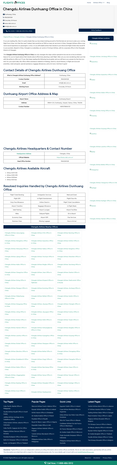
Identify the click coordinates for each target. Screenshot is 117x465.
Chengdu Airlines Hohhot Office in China (68, 242)
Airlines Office (97, 2)
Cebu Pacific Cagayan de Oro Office (15, 428)
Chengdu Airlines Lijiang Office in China (15, 258)
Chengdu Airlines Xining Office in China (15, 281)
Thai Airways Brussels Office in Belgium (100, 440)
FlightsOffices (7, 37)
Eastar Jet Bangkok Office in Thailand (15, 443)
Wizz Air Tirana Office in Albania (70, 420)
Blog (108, 2)
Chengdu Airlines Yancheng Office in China (69, 266)
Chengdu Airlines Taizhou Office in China (68, 392)
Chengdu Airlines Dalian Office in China (15, 368)
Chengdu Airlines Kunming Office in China (42, 289)
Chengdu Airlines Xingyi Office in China (41, 360)
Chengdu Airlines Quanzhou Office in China (42, 242)
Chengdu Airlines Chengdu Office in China (68, 305)
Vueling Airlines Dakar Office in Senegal (100, 412)
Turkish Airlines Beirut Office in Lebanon (101, 406)
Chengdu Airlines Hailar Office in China (15, 266)
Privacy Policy (107, 458)
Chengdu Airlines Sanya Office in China (41, 376)
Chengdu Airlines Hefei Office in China (41, 321)
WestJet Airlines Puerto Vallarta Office (44, 406)
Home (89, 2)
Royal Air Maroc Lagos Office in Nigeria (44, 422)
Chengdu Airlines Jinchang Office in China (68, 289)
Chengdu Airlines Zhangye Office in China (16, 289)
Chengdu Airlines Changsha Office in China (69, 360)
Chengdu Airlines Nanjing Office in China (16, 384)
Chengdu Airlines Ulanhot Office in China (68, 273)
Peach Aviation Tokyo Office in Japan (100, 416)
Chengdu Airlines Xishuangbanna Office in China (41, 329)
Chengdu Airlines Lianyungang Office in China (14, 234)
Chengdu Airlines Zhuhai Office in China (15, 345)
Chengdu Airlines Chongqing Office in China (68, 352)
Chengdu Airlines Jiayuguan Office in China (42, 313)
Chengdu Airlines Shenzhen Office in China (69, 258)
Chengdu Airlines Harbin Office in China (68, 297)
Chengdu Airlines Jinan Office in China (41, 273)
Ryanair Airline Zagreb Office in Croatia (100, 431)
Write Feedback (96, 30)
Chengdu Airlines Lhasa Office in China (67, 368)
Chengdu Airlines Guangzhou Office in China (42, 337)
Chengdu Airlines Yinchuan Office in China (42, 258)
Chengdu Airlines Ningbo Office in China (42, 266)
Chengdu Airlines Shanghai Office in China (42, 384)
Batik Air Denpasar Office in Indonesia (15, 440)
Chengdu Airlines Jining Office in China (15, 313)
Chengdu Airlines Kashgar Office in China (68, 384)
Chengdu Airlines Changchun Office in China (16, 273)
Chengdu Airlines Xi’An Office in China (41, 234)
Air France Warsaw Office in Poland (71, 429)
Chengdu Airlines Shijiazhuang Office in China (14, 297)
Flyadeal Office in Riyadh (40, 419)
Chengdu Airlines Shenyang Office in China (16, 250)
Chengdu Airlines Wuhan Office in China (15, 321)
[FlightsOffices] (14, 2)
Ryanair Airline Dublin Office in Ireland (44, 409)
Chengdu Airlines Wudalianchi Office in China (16, 360)
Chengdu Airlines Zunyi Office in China (15, 392)
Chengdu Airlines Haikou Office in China (42, 250)
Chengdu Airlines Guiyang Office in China (68, 337)
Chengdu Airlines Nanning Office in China (68, 234)
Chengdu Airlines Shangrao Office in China (42, 345)
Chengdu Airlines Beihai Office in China (41, 352)
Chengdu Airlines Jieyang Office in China (42, 305)
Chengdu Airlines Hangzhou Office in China (68, 250)
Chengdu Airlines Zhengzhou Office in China (16, 242)
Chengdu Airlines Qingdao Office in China (68, 329)
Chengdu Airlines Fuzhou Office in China (68, 313)
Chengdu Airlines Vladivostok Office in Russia (69, 281)
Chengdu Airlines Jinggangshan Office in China (15, 376)
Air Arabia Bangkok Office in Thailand (100, 434)
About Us (88, 458)
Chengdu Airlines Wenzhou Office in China (16, 352)
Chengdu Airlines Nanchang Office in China (42, 368)
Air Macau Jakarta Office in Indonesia (100, 427)
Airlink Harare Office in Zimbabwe (42, 412)
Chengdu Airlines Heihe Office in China (67, 345)
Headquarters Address (24, 153)
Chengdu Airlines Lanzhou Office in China (16, 337)
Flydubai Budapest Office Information (15, 437)
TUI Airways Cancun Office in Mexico (100, 424)
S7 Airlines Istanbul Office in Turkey (99, 409)
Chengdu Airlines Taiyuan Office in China (68, 376)
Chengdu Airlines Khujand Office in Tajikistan (42, 281)
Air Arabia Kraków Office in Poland (43, 416)
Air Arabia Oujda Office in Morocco (71, 432)
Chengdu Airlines (19, 37)
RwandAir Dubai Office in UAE (41, 425)
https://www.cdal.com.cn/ (65, 157)
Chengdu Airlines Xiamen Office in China (16, 329)
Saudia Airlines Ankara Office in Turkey (100, 437)
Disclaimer (96, 458)
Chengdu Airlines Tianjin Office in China (68, 321)
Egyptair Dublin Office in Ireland (70, 406)
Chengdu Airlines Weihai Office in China (41, 297)
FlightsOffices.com (15, 458)
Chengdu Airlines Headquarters (41, 392)
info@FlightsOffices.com (86, 452)
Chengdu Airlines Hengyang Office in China (16, 305)
